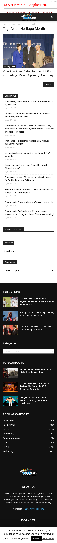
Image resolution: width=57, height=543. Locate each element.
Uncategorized (9, 66)
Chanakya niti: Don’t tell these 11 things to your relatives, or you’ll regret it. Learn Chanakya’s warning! (29, 213)
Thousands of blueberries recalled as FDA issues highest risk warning (27, 142)
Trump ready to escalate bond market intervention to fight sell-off (29, 103)
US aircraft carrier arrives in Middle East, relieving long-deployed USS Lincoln (27, 115)
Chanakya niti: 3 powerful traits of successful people (29, 202)
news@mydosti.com (34, 508)
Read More (48, 538)
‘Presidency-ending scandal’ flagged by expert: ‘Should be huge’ (26, 166)
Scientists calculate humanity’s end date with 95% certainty (27, 154)
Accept (36, 538)
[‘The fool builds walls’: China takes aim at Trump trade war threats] (10, 330)
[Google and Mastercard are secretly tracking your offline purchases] (10, 401)
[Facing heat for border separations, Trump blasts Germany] (10, 316)
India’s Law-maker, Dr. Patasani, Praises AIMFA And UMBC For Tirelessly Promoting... (35, 386)
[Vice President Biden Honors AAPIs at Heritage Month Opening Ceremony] (28, 51)
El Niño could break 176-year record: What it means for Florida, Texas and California (28, 178)
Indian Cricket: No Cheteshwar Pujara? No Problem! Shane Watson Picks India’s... (37, 301)
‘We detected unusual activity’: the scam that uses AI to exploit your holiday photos (29, 191)
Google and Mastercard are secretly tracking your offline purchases (33, 400)
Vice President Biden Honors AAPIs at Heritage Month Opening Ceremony (28, 73)
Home (5, 24)
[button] (53, 17)
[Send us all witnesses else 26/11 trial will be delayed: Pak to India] (10, 373)
